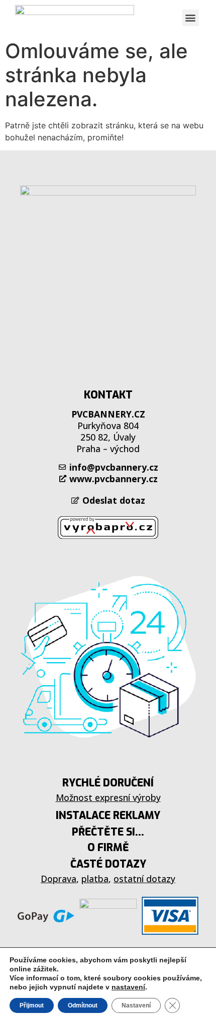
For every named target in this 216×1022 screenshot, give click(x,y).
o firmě (108, 848)
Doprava (58, 879)
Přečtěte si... (108, 832)
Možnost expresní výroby (108, 797)
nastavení (128, 987)
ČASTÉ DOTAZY (108, 864)
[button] (190, 18)
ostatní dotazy (144, 879)
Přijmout (32, 1005)
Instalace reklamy (108, 815)
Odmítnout (82, 1005)
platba (95, 879)
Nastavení (136, 1005)
